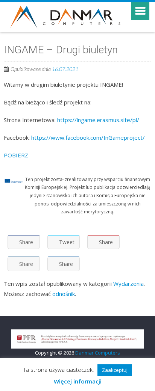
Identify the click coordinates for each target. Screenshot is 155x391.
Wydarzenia (128, 283)
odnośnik (63, 293)
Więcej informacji (78, 381)
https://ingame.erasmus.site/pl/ (98, 120)
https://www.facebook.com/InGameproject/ (88, 137)
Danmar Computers (97, 352)
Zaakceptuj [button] (115, 370)
